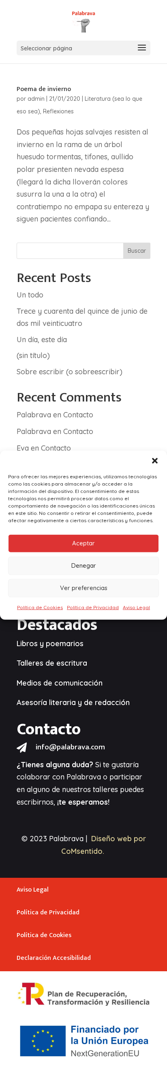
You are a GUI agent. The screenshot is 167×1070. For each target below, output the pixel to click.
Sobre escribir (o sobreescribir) (69, 371)
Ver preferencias (83, 588)
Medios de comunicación (60, 683)
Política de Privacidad (93, 607)
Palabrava (34, 414)
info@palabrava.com (70, 747)
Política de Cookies (40, 607)
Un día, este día (42, 339)
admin (36, 98)
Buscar (137, 250)
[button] (155, 460)
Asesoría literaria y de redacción (73, 702)
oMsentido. (85, 851)
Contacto (78, 414)
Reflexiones (58, 111)
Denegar (83, 565)
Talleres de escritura (52, 663)
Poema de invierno (44, 89)
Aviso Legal (136, 607)
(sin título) (33, 355)
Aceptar (83, 543)
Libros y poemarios (50, 643)
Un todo (30, 295)
